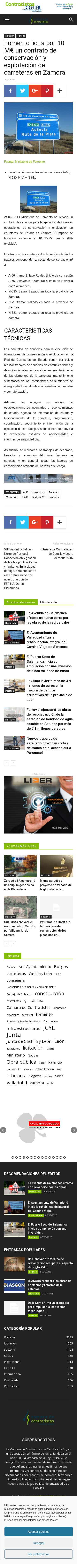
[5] (38, 478)
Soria (59, 1076)
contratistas (14, 1001)
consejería (16, 980)
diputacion (59, 1008)
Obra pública (21, 1062)
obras (42, 1062)
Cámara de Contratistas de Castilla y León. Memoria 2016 (56, 554)
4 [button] (24, 1157)
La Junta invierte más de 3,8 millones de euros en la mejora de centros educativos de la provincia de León (49, 690)
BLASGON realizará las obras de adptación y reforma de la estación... (49, 1285)
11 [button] (49, 1157)
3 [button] (20, 1157)
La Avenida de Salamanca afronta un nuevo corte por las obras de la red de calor (48, 617)
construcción (49, 993)
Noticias (33, 1055)
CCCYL (58, 974)
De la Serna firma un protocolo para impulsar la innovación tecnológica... (48, 1307)
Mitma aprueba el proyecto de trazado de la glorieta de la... (56, 885)
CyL (26, 1001)
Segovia (35, 1076)
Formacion (50, 1021)
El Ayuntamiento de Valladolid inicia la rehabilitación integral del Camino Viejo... (48, 1206)
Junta (14, 1035)
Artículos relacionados (21, 602)
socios (48, 1076)
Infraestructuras (23, 1028)
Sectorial (45, 916)
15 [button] (64, 1157)
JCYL (49, 1028)
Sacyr (59, 1069)
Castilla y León (40, 973)
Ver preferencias (38, 1554)
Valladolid (17, 1082)
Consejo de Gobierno (19, 994)
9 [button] (42, 1157)
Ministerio (11, 497)
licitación (33, 1047)
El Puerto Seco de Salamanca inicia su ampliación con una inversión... (48, 1228)
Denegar (38, 1543)
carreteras (38, 492)
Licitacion (9, 35)
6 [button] (31, 1157)
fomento (44, 1014)
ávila (50, 1083)
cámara (37, 1000)
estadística (13, 1015)
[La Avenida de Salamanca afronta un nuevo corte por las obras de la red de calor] (14, 618)
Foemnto (54, 492)
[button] (71, 19)
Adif (20, 967)
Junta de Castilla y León (29, 1041)
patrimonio (14, 1069)
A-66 (25, 492)
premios (28, 1069)
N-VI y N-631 (39, 497)
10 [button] (46, 1157)
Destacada (10, 623)
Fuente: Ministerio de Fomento (24, 161)
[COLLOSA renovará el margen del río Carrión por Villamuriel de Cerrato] (20, 907)
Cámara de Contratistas (29, 1007)
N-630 (25, 497)
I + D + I (33, 1271)
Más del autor (49, 602)
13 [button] (57, 1157)
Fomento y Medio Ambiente (23, 1021)
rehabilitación (45, 1069)
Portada (21, 35)
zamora (54, 497)
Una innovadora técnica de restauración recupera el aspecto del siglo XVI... (50, 1263)
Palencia (55, 1062)
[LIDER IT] (38, 804)
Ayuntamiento (38, 967)
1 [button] (12, 1157)
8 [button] (38, 1157)
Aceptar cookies (38, 1531)
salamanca (16, 1076)
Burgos (61, 966)
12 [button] (53, 1157)
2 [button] (16, 1157)
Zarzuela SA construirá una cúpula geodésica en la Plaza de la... (19, 885)
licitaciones (13, 1048)
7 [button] (35, 1157)
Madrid (50, 1048)
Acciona (11, 967)
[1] (38, 7)
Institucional (12, 642)
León (59, 1041)
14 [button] (61, 1157)
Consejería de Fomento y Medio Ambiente (31, 986)
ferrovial (27, 1015)
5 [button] (27, 1157)
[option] (38, 1128)
